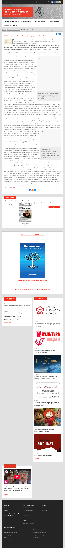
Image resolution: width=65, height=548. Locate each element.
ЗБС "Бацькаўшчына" (26, 21)
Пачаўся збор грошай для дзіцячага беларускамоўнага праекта (44, 430)
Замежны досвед (36, 537)
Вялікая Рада (25, 515)
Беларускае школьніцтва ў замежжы (40, 535)
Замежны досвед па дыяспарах (12, 513)
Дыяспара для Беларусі (40, 21)
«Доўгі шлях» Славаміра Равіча (43, 455)
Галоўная (6, 2)
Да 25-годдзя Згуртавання (28, 523)
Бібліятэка (15, 2)
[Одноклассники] (58, 34)
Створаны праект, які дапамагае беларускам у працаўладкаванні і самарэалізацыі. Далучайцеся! (47, 324)
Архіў (10, 204)
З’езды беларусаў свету (28, 510)
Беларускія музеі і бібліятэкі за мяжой (12, 540)
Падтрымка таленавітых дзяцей (12, 316)
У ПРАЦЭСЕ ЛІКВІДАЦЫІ (10, 21)
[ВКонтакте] (56, 34)
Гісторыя (6, 530)
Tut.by (13, 187)
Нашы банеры (26, 518)
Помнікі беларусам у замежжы (39, 530)
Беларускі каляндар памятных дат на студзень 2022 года (32, 289)
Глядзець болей (7, 322)
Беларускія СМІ (45, 513)
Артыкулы (44, 510)
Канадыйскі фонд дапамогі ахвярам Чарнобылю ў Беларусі (17, 306)
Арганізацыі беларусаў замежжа (10, 532)
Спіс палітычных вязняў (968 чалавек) (32, 235)
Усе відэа (6, 494)
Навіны (6, 510)
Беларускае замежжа (54, 21)
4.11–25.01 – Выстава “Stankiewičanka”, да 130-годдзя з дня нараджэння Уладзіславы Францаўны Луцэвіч (47, 404)
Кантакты (25, 2)
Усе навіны (36, 458)
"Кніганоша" (53, 202)
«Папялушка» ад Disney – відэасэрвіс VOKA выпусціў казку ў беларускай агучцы (46, 377)
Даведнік (44, 508)
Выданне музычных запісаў (11, 319)
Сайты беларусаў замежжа (9, 535)
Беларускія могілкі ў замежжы (39, 532)
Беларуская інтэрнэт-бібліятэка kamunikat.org (32, 280)
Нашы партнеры (8, 515)
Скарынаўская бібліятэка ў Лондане (13, 313)
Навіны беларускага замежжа (13, 30)
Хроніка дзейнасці (27, 513)
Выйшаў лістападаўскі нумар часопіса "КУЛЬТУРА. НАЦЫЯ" (44, 351)
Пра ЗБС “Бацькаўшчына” (28, 508)
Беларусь (15, 25)
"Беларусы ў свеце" (40, 202)
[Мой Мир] (60, 34)
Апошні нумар (10, 203)
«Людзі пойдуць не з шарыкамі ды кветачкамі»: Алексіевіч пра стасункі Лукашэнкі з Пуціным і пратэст (16, 488)
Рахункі (24, 520)
